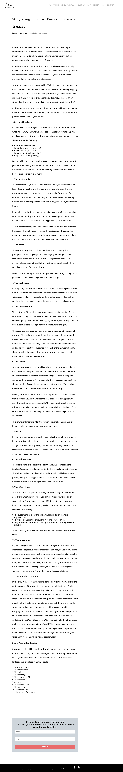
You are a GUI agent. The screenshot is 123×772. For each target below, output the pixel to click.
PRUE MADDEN (54, 5)
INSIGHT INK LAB (98, 5)
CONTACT (110, 5)
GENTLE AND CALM (67, 5)
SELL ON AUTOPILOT (84, 5)
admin (16, 33)
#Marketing (33, 33)
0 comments (43, 33)
